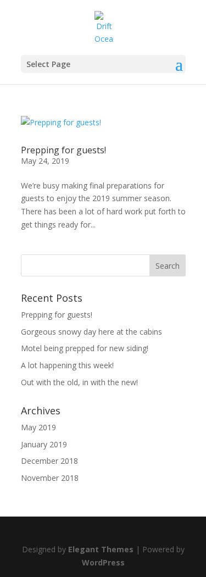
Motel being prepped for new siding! (84, 348)
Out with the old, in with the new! (79, 382)
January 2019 (44, 444)
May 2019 (38, 427)
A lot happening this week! (67, 365)
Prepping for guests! (63, 150)
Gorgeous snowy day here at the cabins (91, 331)
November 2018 (50, 478)
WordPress (103, 562)
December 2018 (49, 461)
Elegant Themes (100, 549)
